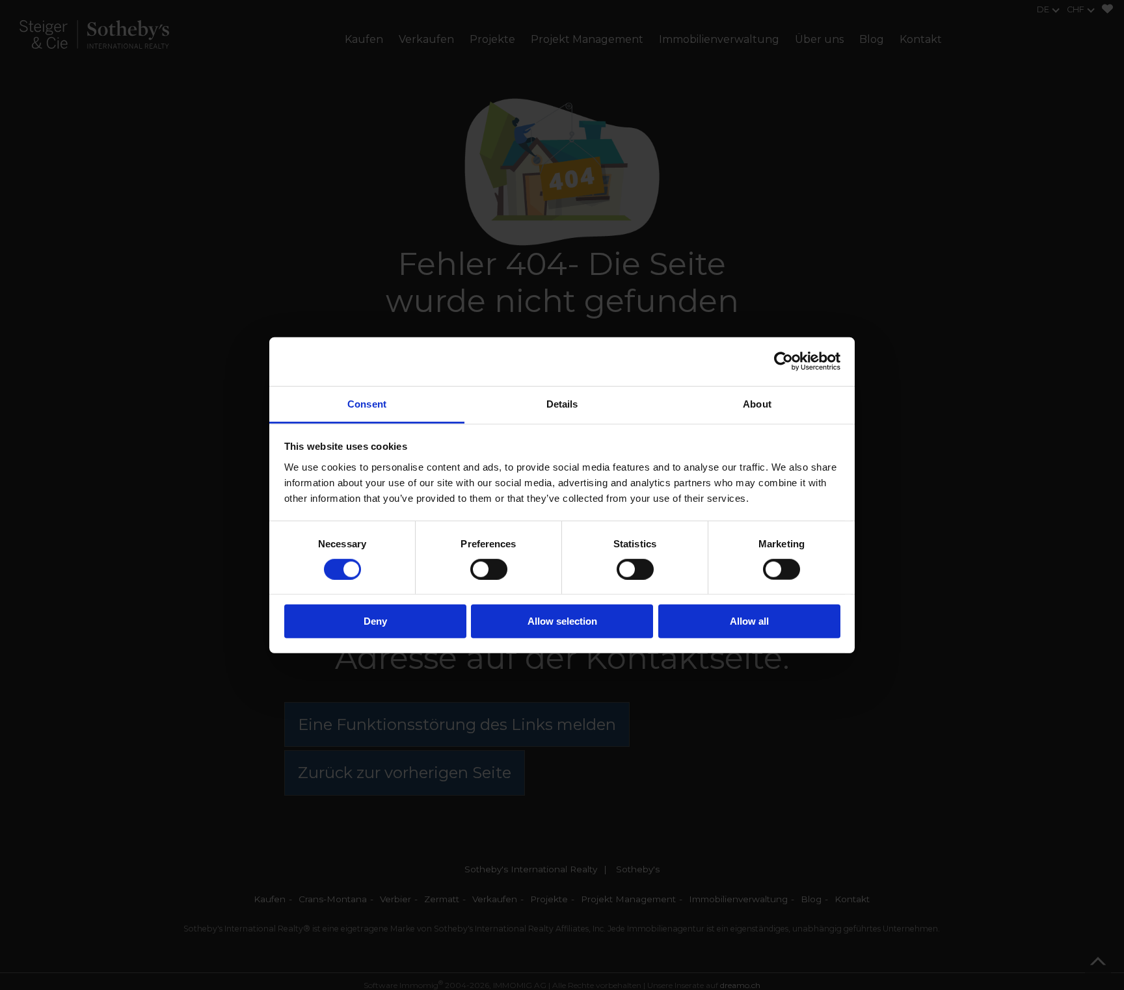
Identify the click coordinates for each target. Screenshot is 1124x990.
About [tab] (757, 403)
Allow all (749, 621)
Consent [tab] (366, 403)
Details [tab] (562, 403)
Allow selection (562, 621)
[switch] (488, 569)
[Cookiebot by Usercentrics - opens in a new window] (783, 361)
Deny (375, 621)
